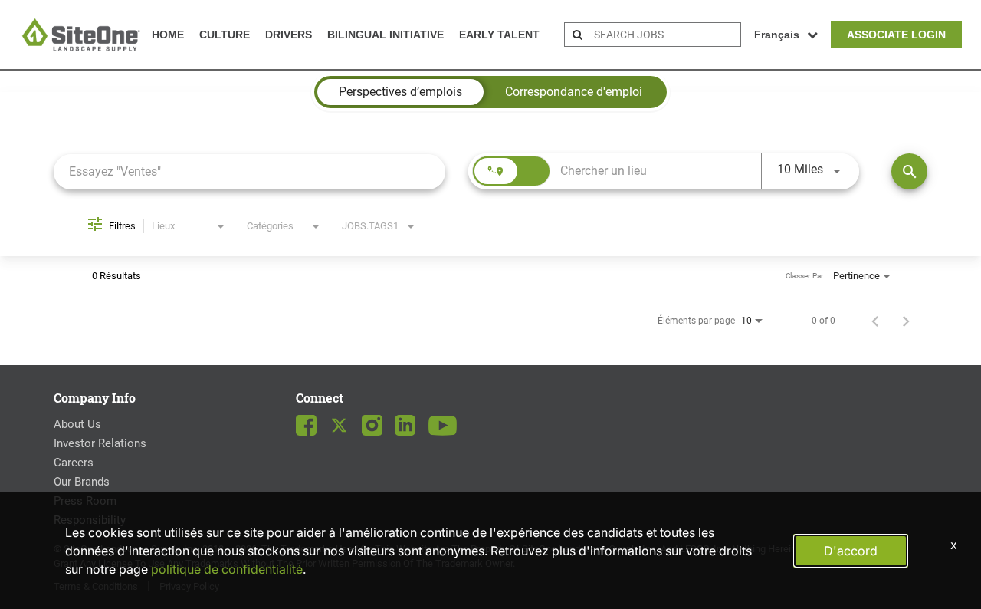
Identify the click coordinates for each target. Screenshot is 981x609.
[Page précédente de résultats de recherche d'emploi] (875, 320)
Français (776, 34)
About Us (77, 424)
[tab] (400, 92)
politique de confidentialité (227, 569)
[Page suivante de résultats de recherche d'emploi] (906, 320)
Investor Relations (100, 443)
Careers (74, 462)
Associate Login (896, 34)
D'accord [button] (851, 550)
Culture (224, 34)
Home (168, 34)
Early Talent (499, 34)
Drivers (288, 34)
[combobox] (249, 171)
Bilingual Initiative (385, 34)
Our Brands (82, 482)
